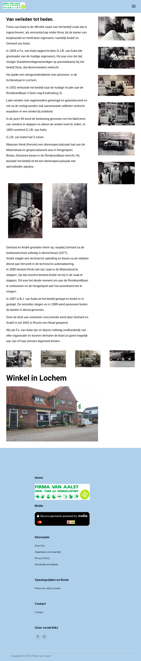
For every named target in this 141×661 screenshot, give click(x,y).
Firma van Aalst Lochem (47, 588)
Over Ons (40, 545)
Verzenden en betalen (46, 564)
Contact (39, 612)
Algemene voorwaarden (48, 552)
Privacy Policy (42, 558)
